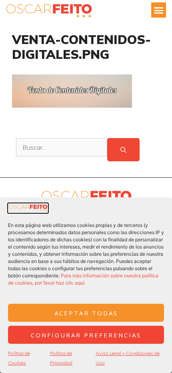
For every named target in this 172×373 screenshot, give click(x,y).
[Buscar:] (61, 150)
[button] (158, 10)
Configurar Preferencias (86, 335)
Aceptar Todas (86, 313)
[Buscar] (123, 150)
